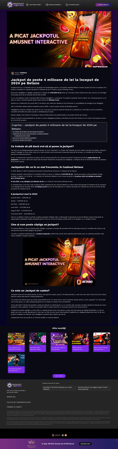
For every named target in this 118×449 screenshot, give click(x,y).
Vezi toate (59, 376)
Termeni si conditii (14, 407)
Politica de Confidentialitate (19, 402)
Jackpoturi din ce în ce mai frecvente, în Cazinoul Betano (30, 134)
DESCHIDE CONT (85, 443)
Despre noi (11, 397)
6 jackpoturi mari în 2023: (22, 136)
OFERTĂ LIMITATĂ (103, 4)
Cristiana (23, 73)
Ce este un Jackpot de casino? (22, 140)
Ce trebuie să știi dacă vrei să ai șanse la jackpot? (28, 131)
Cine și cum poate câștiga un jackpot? (24, 138)
